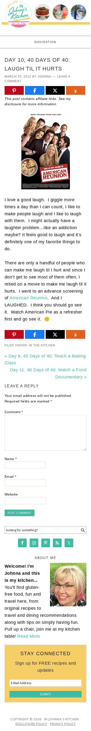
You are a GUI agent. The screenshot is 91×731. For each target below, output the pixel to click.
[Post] (55, 90)
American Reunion (28, 298)
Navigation (45, 42)
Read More (28, 636)
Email (10, 477)
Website (11, 494)
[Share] (34, 90)
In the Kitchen (42, 345)
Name (11, 459)
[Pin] (14, 90)
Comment (14, 412)
